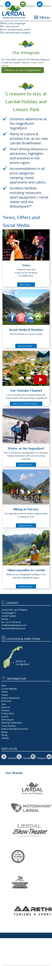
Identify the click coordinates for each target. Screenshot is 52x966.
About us (5, 707)
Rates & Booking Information (14, 729)
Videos (4, 695)
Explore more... (26, 464)
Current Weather (9, 689)
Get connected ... (26, 345)
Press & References (10, 698)
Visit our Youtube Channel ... (26, 403)
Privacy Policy (7, 713)
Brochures (6, 701)
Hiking (4, 735)
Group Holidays (8, 726)
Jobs (3, 704)
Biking (4, 732)
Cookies (5, 738)
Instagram (30, 6)
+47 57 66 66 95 (13, 622)
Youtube (15, 6)
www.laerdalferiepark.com (13, 628)
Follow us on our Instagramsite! (22, 70)
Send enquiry (7, 719)
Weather (47, 6)
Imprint (4, 716)
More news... (26, 284)
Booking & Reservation (11, 722)
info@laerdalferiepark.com (14, 625)
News (3, 685)
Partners (5, 710)
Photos (4, 692)
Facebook (12, 758)
